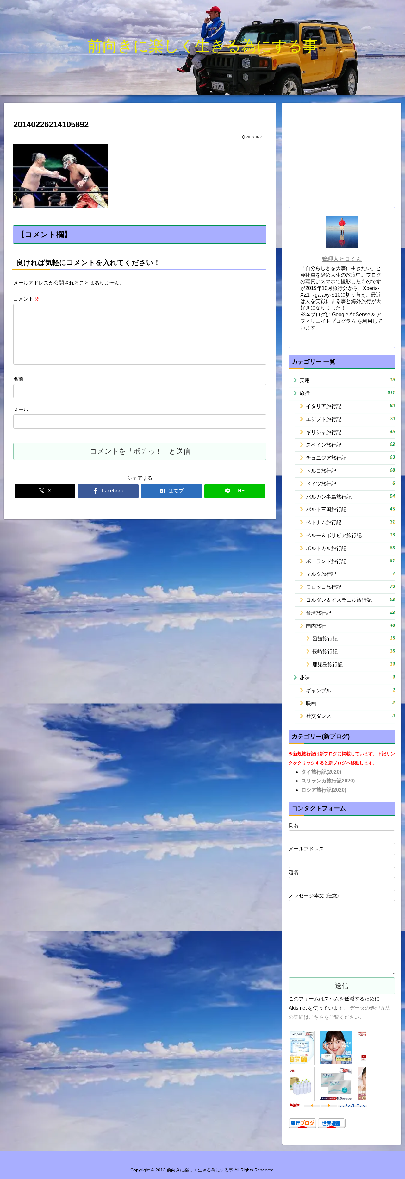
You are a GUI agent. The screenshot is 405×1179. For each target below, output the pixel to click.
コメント (26, 299)
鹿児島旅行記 (353, 664)
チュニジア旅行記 (350, 458)
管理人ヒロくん (342, 259)
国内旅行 (350, 626)
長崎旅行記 (353, 651)
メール (20, 409)
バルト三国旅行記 (350, 509)
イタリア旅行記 (350, 406)
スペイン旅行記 (350, 445)
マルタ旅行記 (350, 574)
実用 (347, 380)
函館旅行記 (353, 638)
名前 (18, 379)
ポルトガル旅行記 (350, 548)
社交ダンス (350, 716)
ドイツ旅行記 (350, 483)
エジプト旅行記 (350, 419)
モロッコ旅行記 (350, 587)
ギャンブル (350, 690)
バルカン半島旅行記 (350, 496)
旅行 (347, 393)
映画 (350, 703)
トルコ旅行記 (350, 470)
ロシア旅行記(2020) (323, 790)
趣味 (347, 677)
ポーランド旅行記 (350, 561)
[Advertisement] (342, 155)
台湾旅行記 (350, 613)
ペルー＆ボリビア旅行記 (350, 535)
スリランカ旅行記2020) (328, 780)
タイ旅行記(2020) (321, 772)
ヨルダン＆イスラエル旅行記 (350, 600)
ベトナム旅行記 (350, 522)
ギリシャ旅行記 (350, 432)
